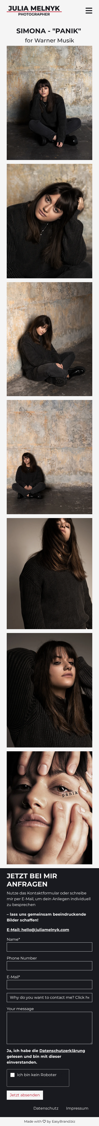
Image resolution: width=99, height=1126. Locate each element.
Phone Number (22, 958)
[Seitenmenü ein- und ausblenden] (89, 11)
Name (13, 939)
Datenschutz (45, 1108)
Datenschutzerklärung (62, 1050)
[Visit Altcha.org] (63, 1075)
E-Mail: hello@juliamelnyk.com (38, 929)
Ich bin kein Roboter (36, 1075)
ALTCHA (60, 1083)
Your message (20, 1008)
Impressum (77, 1108)
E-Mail (13, 977)
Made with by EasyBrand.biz (49, 1121)
